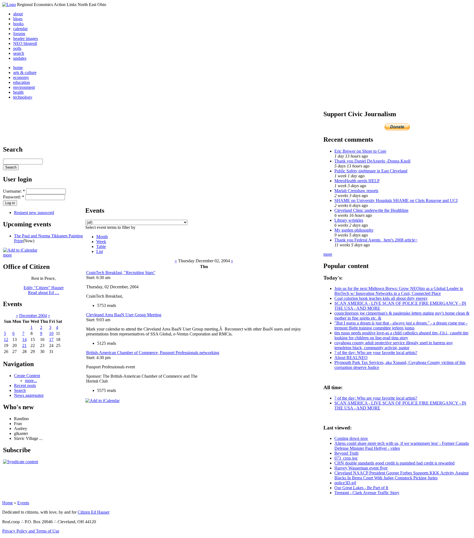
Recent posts (25, 385)
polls (17, 48)
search (18, 53)
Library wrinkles (348, 220)
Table (101, 246)
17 (51, 339)
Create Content (27, 375)
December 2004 (33, 315)
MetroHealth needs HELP (357, 180)
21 (24, 345)
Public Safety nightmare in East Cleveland (370, 171)
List (99, 251)
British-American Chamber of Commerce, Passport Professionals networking (152, 352)
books (18, 23)
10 (51, 333)
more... (31, 380)
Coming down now (351, 438)
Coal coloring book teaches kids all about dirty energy (381, 298)
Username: (14, 191)
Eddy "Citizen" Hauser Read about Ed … (44, 290)
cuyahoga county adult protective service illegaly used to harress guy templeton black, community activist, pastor (393, 345)
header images (25, 38)
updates (19, 58)
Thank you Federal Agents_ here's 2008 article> (375, 240)
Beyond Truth (346, 453)
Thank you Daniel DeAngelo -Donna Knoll (372, 161)
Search (20, 390)
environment (24, 87)
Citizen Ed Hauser (93, 512)
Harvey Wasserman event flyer (361, 468)
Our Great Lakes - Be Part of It (361, 487)
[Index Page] (9, 4)
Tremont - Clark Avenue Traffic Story (366, 492)
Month (102, 236)
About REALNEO (351, 357)
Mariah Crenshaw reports (356, 190)
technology (22, 97)
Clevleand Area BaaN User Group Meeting (123, 314)
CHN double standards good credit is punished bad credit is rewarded (394, 463)
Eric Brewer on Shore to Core (360, 151)
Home (7, 502)
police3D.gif (345, 482)
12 (6, 339)
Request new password (34, 212)
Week (101, 241)
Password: (13, 197)
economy (21, 77)
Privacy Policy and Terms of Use (30, 531)
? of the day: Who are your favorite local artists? (375, 352)
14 (24, 339)
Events (23, 502)
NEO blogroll (25, 43)
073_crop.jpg (345, 458)
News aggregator (29, 395)
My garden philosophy (354, 230)
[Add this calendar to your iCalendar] (20, 250)
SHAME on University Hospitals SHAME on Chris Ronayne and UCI (396, 200)
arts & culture (24, 72)
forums (19, 33)
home (18, 67)
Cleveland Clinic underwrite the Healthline (371, 210)
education (21, 82)
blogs (17, 18)
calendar (20, 28)
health (18, 92)
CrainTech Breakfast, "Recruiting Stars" (121, 272)
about (18, 14)
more (7, 255)
